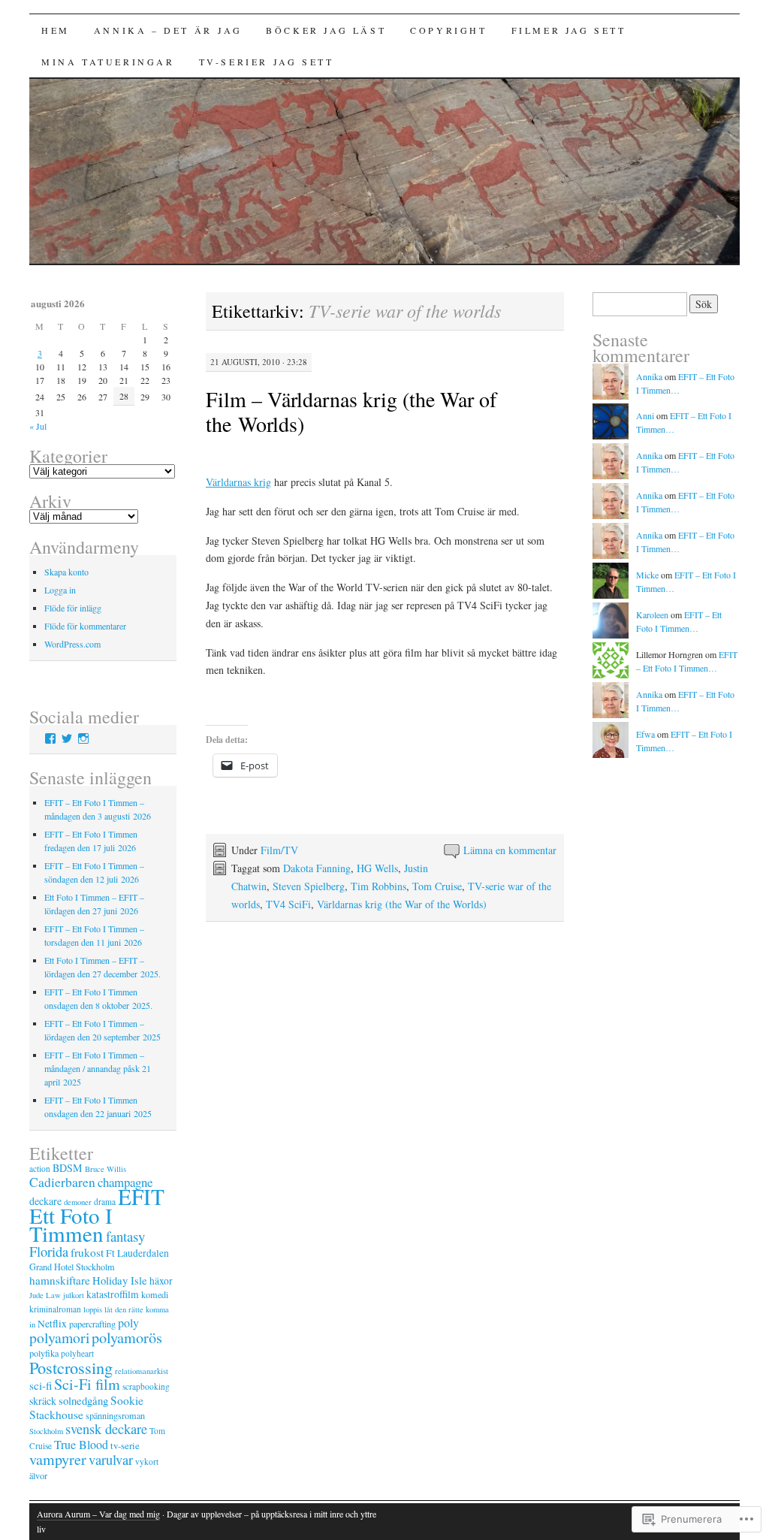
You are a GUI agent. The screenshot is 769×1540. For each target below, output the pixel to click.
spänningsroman (115, 1415)
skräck (42, 1401)
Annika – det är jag (168, 30)
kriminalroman (55, 1309)
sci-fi (40, 1385)
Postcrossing (71, 1367)
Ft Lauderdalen (137, 1253)
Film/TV (279, 850)
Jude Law (45, 1295)
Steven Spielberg (309, 886)
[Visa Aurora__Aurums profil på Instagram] (83, 738)
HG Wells (377, 868)
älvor (38, 1475)
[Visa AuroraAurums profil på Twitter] (67, 738)
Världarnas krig (238, 482)
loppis (92, 1309)
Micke (647, 575)
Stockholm (46, 1431)
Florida (48, 1252)
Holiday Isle (119, 1280)
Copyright (448, 30)
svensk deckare (106, 1429)
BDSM (68, 1168)
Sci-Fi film (87, 1384)
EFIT (141, 1196)
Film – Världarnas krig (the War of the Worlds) (351, 411)
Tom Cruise (437, 886)
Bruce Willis (105, 1169)
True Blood (81, 1444)
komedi (154, 1294)
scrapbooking (146, 1386)
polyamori (59, 1337)
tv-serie (125, 1445)
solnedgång (83, 1400)
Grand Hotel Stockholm (72, 1267)
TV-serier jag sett (266, 62)
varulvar (111, 1460)
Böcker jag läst (326, 30)
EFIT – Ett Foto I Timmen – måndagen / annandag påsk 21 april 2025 (97, 1068)
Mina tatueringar (108, 62)
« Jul (38, 426)
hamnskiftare (59, 1280)
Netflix (52, 1323)
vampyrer (57, 1459)
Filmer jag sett (568, 30)
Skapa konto (66, 572)
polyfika (44, 1353)
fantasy (125, 1236)
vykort (146, 1461)
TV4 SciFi (288, 904)
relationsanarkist (141, 1371)
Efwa (645, 734)
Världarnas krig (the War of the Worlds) (402, 904)
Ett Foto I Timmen (71, 1224)
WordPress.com (72, 644)
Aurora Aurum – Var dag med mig (98, 1514)
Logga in (60, 590)
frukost (87, 1252)
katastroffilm (112, 1294)
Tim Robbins (378, 886)
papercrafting (92, 1324)
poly (128, 1323)
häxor (161, 1281)
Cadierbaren (62, 1182)
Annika (649, 376)
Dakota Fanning (317, 868)
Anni (645, 415)
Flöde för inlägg (72, 608)
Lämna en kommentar (509, 850)
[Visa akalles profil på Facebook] (50, 738)
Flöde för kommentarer (85, 626)
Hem (55, 30)
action (39, 1168)
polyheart (77, 1353)
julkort (73, 1295)
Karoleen (652, 614)
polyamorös (127, 1337)
